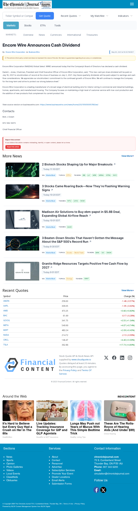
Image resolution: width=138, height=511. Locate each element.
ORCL (6, 339)
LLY (89, 175)
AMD (5, 310)
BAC (5, 315)
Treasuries (92, 34)
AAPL (5, 305)
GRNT (86, 279)
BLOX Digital (45, 506)
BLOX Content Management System (24, 506)
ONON (109, 253)
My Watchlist (98, 15)
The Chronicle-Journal (23, 503)
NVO (115, 175)
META (6, 325)
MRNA (101, 175)
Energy (69, 279)
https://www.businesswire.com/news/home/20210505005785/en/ (69, 104)
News (42, 34)
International (74, 34)
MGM (82, 201)
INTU (69, 201)
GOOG (6, 320)
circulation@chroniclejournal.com (111, 473)
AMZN (6, 300)
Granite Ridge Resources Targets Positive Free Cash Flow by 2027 (85, 265)
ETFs (43, 25)
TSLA (5, 344)
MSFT (5, 330)
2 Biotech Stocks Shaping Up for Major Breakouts (79, 164)
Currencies (56, 34)
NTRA (108, 175)
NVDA (6, 335)
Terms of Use (68, 503)
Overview (28, 34)
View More (127, 155)
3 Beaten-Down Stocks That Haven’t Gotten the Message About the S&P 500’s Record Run (83, 240)
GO (103, 253)
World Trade (79, 253)
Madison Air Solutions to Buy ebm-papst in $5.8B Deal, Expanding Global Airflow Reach (81, 213)
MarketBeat (50, 175)
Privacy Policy (70, 370)
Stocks (27, 25)
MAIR (69, 227)
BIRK (97, 253)
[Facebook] (114, 365)
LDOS (76, 201)
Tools (57, 25)
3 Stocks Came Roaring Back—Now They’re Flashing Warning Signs (86, 188)
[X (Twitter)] (106, 365)
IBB (84, 175)
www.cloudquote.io (81, 359)
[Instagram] (130, 365)
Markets (11, 25)
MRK (94, 175)
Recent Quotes (69, 15)
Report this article (13, 147)
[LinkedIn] (122, 365)
